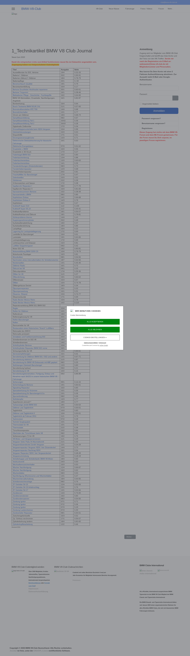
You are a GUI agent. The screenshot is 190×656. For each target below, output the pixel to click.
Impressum (102, 342)
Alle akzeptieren (95, 322)
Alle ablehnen (95, 330)
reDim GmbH (104, 345)
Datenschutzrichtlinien (91, 342)
